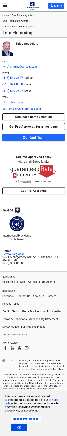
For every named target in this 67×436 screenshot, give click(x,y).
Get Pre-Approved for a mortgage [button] (33, 126)
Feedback (8, 296)
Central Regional (13, 254)
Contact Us (23, 296)
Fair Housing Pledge (33, 326)
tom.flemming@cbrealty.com (19, 66)
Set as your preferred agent (21, 108)
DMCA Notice (10, 326)
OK (19, 427)
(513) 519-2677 (12, 78)
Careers (51, 296)
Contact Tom (33, 137)
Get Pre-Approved (34, 191)
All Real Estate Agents (41, 281)
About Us (38, 296)
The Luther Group (12, 102)
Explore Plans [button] (56, 369)
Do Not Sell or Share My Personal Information (32, 311)
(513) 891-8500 (12, 84)
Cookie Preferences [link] (14, 334)
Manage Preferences (25, 418)
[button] (56, 6)
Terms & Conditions (14, 319)
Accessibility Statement (43, 319)
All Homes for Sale (13, 281)
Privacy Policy (10, 303)
